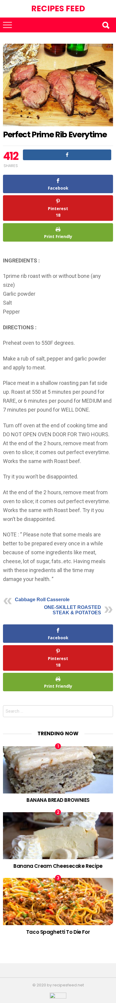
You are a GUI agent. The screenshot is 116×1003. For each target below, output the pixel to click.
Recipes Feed (58, 8)
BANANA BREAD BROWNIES (58, 800)
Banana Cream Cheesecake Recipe (57, 866)
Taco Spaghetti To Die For (58, 932)
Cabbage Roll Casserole (42, 599)
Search (105, 25)
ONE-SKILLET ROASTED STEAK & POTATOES (72, 610)
